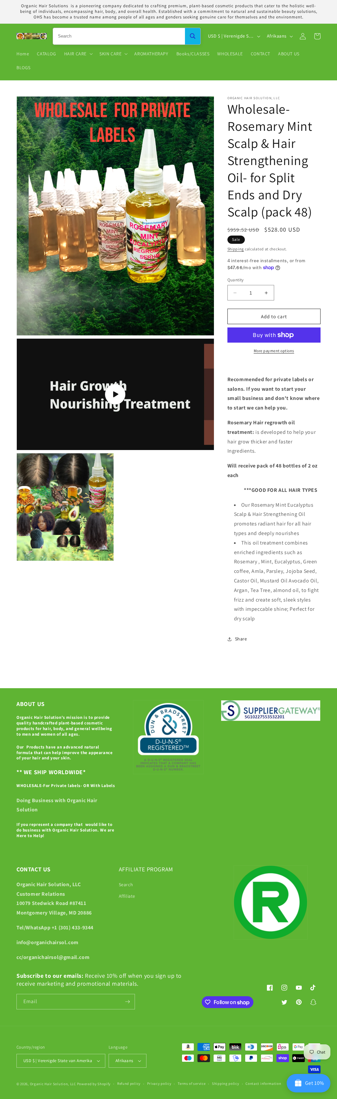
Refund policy (129, 1083)
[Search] (192, 36)
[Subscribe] (127, 1001)
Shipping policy (225, 1083)
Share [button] (241, 639)
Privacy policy (159, 1083)
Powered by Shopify (94, 1084)
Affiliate (127, 896)
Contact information (263, 1083)
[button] (77, 54)
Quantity (235, 280)
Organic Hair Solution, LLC (53, 1084)
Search (126, 885)
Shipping (235, 248)
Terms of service (191, 1083)
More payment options (274, 350)
